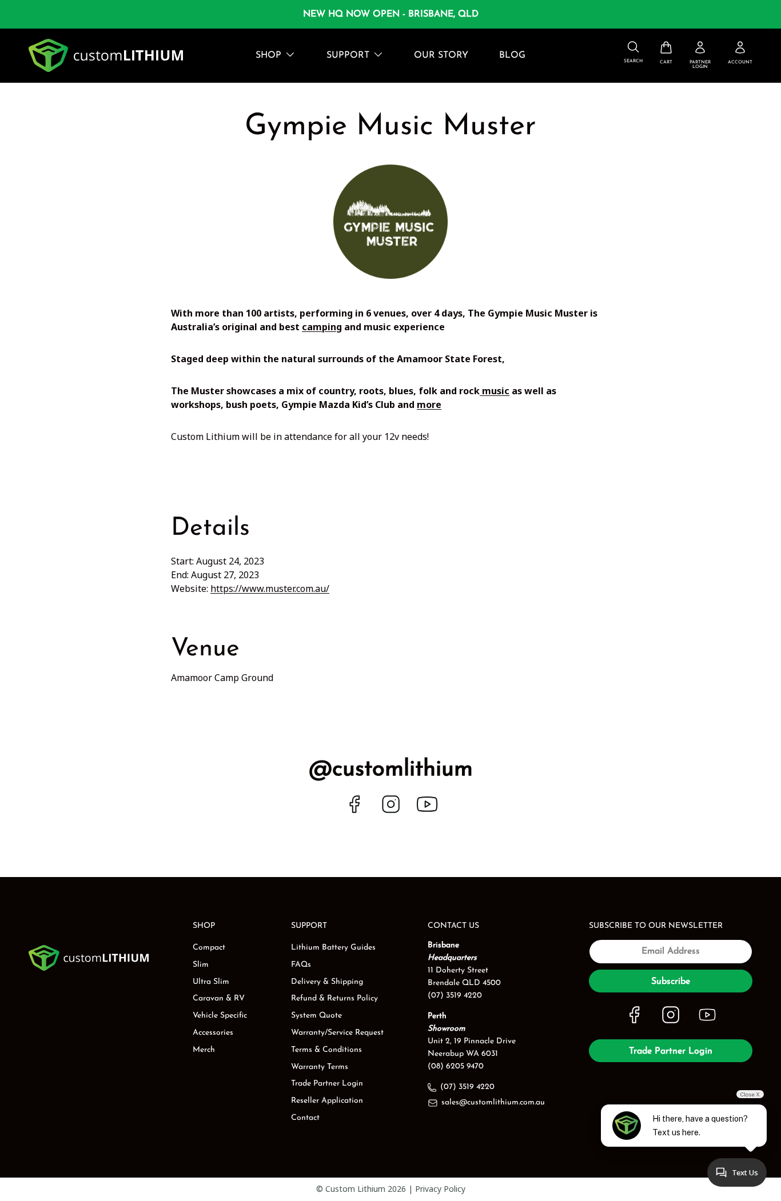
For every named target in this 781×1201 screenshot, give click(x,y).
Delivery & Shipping (327, 982)
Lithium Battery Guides (333, 947)
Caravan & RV (219, 998)
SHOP (268, 55)
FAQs (301, 964)
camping (322, 327)
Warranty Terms (319, 1067)
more (429, 404)
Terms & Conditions (326, 1050)
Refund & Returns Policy (334, 998)
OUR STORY (441, 55)
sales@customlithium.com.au (493, 1102)
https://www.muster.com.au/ (269, 588)
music (494, 391)
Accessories (213, 1032)
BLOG (512, 55)
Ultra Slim (211, 982)
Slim (201, 964)
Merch (204, 1050)
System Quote (316, 1015)
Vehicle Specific (220, 1015)
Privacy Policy (440, 1188)
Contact (305, 1118)
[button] (666, 53)
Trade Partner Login (327, 1083)
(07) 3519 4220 (467, 1087)
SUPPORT (347, 55)
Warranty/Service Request (337, 1032)
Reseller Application (327, 1100)
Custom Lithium (355, 1188)
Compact (209, 947)
